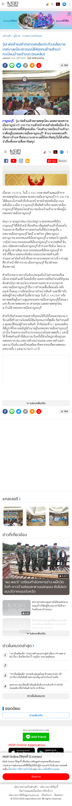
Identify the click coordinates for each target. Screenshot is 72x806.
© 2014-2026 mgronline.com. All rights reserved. (36, 798)
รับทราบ (36, 776)
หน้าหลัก (7, 35)
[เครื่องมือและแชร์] (70, 4)
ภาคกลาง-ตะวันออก (32, 35)
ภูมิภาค (17, 35)
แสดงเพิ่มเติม (37, 403)
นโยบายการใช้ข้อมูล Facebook (24, 794)
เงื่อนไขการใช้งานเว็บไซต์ (20, 768)
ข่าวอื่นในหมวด (36, 696)
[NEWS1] (58, 4)
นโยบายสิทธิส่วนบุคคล (48, 768)
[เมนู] (3, 4)
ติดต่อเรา (58, 794)
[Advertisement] (36, 455)
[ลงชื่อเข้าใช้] (64, 4)
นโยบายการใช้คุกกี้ (49, 786)
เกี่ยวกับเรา (46, 794)
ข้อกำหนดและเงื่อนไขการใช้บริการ (36, 790)
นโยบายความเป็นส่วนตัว (26, 786)
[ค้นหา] (52, 4)
